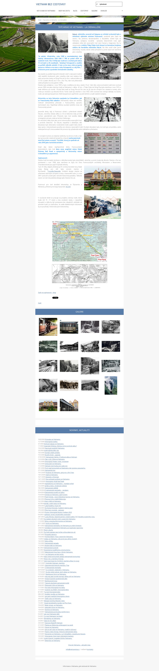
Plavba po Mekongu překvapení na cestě (59, 625)
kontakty (90, 649)
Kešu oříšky (49, 541)
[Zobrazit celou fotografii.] (48, 327)
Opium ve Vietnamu (51, 627)
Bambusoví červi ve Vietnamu (56, 574)
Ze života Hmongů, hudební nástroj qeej (59, 508)
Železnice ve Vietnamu (52, 641)
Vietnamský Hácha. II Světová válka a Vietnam (61, 457)
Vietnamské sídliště (51, 488)
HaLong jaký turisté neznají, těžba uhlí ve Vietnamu (62, 576)
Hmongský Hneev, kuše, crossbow (56, 462)
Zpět (39, 303)
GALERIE (94, 11)
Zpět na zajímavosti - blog (47, 293)
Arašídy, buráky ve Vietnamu (54, 594)
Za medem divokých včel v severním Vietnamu (59, 519)
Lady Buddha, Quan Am (53, 506)
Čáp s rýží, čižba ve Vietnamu (55, 459)
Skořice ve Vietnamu (52, 610)
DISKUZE (104, 11)
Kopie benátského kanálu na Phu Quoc (58, 603)
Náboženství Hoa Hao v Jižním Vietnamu (59, 552)
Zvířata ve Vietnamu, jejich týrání (56, 495)
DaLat (75, 34)
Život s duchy (48, 530)
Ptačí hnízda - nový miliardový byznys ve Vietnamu (62, 497)
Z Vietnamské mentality (53, 568)
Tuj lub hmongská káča (52, 592)
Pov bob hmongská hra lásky (55, 588)
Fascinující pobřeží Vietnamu (55, 448)
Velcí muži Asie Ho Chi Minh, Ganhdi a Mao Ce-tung (61, 561)
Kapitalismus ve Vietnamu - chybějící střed (59, 484)
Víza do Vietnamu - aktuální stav (79, 645)
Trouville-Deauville (54, 171)
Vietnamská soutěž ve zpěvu (54, 492)
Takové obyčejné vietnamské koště (57, 583)
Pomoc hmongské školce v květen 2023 (58, 512)
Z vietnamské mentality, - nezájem (57, 490)
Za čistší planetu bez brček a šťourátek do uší (60, 532)
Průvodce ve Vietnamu (53, 439)
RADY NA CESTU (64, 11)
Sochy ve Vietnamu (52, 523)
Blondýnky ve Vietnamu (52, 618)
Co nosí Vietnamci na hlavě (53, 616)
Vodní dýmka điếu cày (51, 450)
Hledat (97, 4)
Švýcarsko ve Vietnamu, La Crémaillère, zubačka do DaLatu (65, 634)
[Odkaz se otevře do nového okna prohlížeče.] (53, 43)
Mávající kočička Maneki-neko (54, 601)
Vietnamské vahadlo (52, 543)
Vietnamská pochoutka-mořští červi (57, 612)
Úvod (39, 20)
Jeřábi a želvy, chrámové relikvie (56, 486)
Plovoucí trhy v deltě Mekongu (55, 499)
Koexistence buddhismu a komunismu (57, 550)
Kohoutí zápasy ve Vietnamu (54, 444)
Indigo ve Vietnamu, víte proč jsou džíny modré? (60, 539)
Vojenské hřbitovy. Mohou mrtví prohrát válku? (60, 446)
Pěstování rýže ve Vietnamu (54, 585)
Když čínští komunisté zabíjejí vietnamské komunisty (62, 557)
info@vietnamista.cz (73, 649)
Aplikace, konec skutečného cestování (57, 515)
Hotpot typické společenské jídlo (56, 579)
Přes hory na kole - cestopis (54, 510)
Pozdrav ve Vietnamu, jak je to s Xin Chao (60, 473)
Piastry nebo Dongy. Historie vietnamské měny (61, 632)
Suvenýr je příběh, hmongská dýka (57, 590)
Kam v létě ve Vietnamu (53, 501)
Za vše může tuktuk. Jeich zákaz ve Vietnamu (61, 572)
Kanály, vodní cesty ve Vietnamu (55, 504)
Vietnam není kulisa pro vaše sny (56, 466)
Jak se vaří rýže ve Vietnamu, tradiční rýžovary (60, 630)
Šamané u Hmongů (52, 477)
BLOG (75, 11)
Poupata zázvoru (51, 534)
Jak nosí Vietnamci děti (51, 614)
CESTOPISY (84, 11)
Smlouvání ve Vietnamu (53, 464)
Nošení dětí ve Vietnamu (53, 546)
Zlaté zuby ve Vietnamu (53, 599)
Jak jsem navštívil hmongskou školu (57, 596)
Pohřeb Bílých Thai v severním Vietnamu (59, 537)
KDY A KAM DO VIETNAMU (46, 11)
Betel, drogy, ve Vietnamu (53, 605)
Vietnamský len (50, 470)
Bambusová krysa (51, 581)
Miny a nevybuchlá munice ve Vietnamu (58, 521)
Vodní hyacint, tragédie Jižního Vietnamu (58, 638)
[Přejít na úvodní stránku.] (50, 4)
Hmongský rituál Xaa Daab (55, 481)
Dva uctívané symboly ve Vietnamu (57, 479)
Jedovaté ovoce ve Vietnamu (55, 607)
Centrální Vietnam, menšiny (55, 563)
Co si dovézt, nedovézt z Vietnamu (57, 570)
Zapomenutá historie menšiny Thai (57, 565)
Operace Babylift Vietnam (53, 623)
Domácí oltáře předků (52, 453)
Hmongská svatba (51, 442)
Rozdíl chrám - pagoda (53, 455)
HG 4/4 (68, 187)
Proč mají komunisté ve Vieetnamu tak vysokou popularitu (65, 468)
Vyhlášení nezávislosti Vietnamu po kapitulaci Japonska (64, 528)
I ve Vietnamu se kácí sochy (54, 554)
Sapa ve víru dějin (50, 621)
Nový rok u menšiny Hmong (54, 559)
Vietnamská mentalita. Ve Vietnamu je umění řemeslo (63, 526)
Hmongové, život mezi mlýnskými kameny (59, 636)
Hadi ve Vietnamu (52, 475)
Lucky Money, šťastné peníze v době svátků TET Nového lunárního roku (70, 517)
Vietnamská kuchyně (51, 548)
